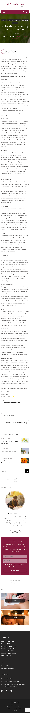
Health (4, 20)
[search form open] (26, 12)
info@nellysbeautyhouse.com (11, 681)
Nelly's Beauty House (15, 4)
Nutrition (17, 20)
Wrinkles (15, 23)
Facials (15, 600)
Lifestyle (10, 20)
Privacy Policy (5, 666)
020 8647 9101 (8, 678)
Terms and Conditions (7, 668)
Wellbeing (25, 20)
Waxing (15, 617)
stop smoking (16, 402)
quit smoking (8, 402)
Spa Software (15, 480)
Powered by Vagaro (13, 478)
